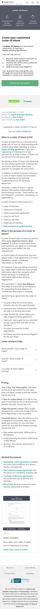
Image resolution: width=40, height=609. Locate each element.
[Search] (32, 2)
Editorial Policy (25, 591)
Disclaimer (5, 591)
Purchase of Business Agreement (18, 476)
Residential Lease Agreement (16, 462)
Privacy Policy (10, 573)
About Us (10, 568)
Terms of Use (31, 589)
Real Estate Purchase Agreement (18, 470)
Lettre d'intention (23, 131)
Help (27, 2)
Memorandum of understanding (18, 226)
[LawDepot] (7, 2)
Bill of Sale (8, 484)
